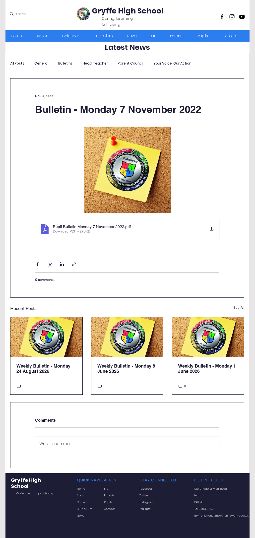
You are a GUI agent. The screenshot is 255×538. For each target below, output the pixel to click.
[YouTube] (242, 16)
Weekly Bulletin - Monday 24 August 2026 (43, 368)
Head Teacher (95, 63)
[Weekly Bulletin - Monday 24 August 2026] (46, 337)
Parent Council (130, 63)
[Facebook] (222, 16)
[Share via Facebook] (37, 264)
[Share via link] (74, 264)
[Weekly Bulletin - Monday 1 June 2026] (208, 337)
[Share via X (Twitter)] (49, 264)
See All (238, 307)
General (41, 63)
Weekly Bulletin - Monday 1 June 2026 (207, 368)
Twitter (144, 495)
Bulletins (65, 63)
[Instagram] (232, 16)
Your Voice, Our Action (172, 63)
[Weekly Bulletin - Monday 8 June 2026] (127, 337)
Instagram (146, 502)
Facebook (145, 489)
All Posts (17, 63)
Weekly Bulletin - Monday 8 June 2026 (126, 368)
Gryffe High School (127, 10)
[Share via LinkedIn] (62, 264)
